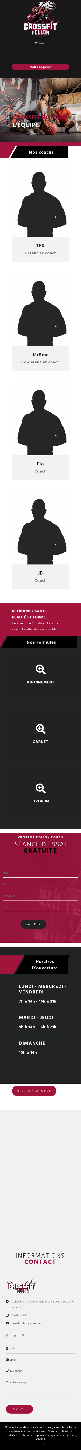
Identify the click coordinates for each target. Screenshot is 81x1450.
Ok (37, 1444)
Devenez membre (34, 1091)
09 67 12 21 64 (19, 1315)
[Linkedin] (53, 230)
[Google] (44, 230)
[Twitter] (27, 230)
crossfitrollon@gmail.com (27, 1323)
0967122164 (43, 67)
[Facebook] (36, 230)
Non (43, 1444)
